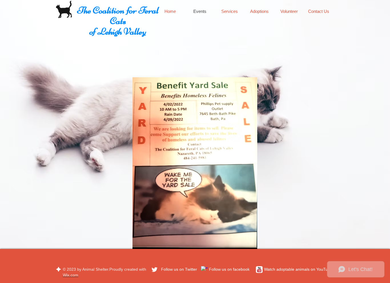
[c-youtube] (259, 269)
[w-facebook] (204, 269)
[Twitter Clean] (154, 269)
